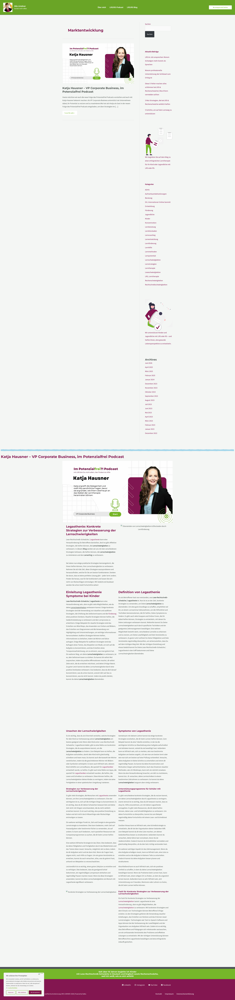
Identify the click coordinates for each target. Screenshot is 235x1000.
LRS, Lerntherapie (152, 276)
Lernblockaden (151, 231)
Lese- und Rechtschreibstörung (51, 994)
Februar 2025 (150, 375)
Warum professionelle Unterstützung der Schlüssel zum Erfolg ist (158, 74)
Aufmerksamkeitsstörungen (156, 194)
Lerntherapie (150, 268)
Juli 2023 (148, 404)
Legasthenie (95, 539)
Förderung (149, 210)
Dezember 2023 (151, 383)
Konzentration (150, 223)
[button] (220, 7)
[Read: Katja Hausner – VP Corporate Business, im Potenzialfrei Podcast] (98, 63)
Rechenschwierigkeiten (154, 280)
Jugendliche (149, 214)
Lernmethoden (151, 251)
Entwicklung (150, 206)
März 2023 (149, 421)
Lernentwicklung (151, 239)
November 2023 (151, 388)
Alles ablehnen (22, 992)
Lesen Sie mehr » (70, 112)
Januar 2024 (149, 379)
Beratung (148, 198)
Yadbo (84, 994)
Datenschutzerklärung (185, 994)
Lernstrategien (151, 264)
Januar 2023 (149, 429)
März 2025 (149, 371)
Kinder (147, 218)
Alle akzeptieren (35, 992)
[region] (24, 984)
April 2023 (149, 416)
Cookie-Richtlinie (12, 988)
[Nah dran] (40, 974)
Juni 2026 (148, 363)
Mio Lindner (20, 6)
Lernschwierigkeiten (153, 260)
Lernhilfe (148, 247)
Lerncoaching (150, 235)
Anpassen (10, 992)
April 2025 (149, 367)
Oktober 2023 (150, 392)
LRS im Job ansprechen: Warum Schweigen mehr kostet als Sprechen (157, 61)
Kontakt (159, 994)
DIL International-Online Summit (158, 202)
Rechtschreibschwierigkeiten (156, 284)
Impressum (169, 994)
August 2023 (149, 400)
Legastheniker (107, 767)
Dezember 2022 (151, 433)
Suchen (148, 24)
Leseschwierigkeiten (153, 272)
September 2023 (151, 396)
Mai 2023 (148, 412)
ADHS (147, 190)
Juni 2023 (148, 408)
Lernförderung (150, 243)
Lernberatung (150, 227)
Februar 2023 (150, 425)
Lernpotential (150, 256)
